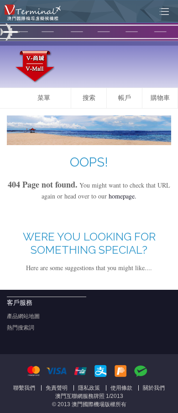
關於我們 (154, 388)
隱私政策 (89, 388)
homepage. (122, 196)
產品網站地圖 (23, 316)
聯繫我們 (24, 388)
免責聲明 (57, 388)
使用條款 (121, 388)
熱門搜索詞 (20, 327)
